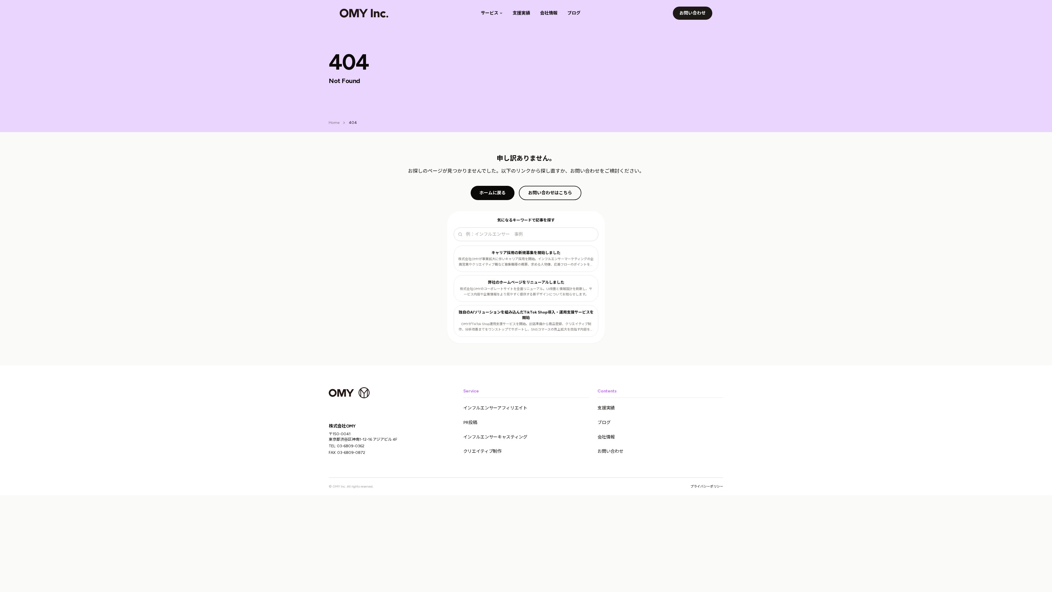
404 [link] (353, 122)
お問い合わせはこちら (550, 192)
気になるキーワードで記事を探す (526, 220)
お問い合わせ (692, 13)
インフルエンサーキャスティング (495, 437)
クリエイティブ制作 (482, 451)
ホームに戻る (492, 192)
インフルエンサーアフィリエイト (495, 408)
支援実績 (521, 13)
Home (334, 122)
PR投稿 (470, 422)
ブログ (574, 13)
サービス (489, 13)
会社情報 (549, 13)
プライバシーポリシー (706, 486)
